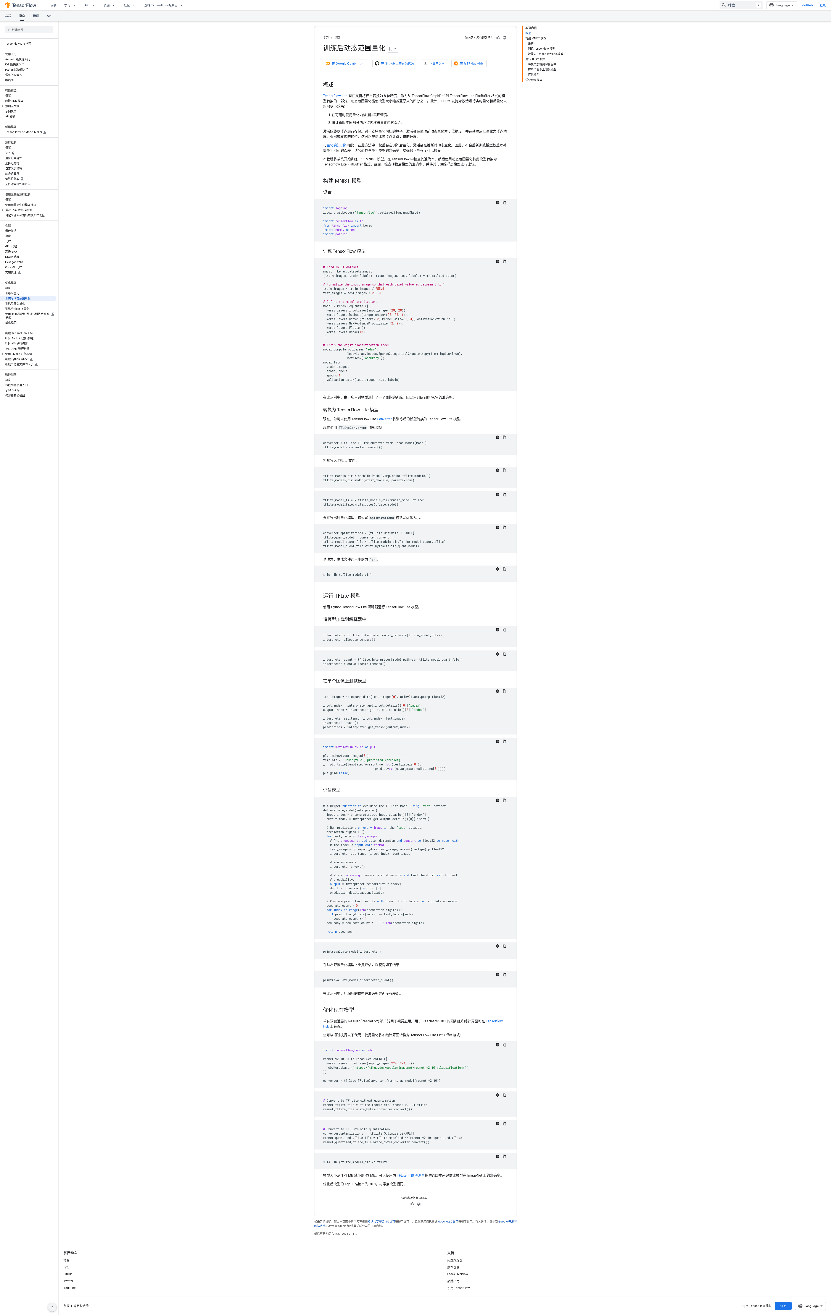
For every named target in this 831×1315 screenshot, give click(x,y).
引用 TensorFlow (458, 1288)
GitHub (807, 5)
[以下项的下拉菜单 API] (94, 5)
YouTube (69, 1288)
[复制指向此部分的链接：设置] (336, 192)
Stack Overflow (457, 1274)
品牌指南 (453, 1281)
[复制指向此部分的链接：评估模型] (344, 790)
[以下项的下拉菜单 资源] (115, 5)
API (87, 5)
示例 (36, 16)
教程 (8, 16)
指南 (22, 16)
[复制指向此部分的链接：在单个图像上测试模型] (370, 681)
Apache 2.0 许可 (448, 1221)
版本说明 (453, 1267)
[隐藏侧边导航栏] (52, 1307)
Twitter (68, 1281)
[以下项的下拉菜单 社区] (135, 5)
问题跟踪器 (454, 1260)
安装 (53, 5)
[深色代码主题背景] (497, 202)
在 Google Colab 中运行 (349, 63)
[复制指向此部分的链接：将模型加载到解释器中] (370, 620)
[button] (28, 106)
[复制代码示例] (504, 202)
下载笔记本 (436, 63)
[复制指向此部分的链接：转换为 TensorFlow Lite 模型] (382, 410)
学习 (67, 5)
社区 (127, 5)
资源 (107, 5)
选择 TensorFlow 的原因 (160, 5)
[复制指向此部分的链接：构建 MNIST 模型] (366, 181)
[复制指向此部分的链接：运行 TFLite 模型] (365, 596)
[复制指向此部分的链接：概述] (337, 85)
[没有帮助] (504, 37)
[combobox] (741, 5)
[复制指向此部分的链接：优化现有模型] (358, 1010)
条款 (66, 1306)
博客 (66, 1260)
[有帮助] (498, 37)
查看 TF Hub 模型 (471, 63)
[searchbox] (29, 29)
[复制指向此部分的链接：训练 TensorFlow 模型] (370, 251)
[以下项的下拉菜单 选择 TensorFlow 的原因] (182, 5)
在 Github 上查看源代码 (397, 63)
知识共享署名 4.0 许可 (381, 1221)
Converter (384, 419)
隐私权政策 (81, 1306)
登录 (823, 5)
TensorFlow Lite (335, 96)
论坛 (66, 1267)
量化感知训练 (337, 145)
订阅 (783, 1306)
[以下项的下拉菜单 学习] (75, 5)
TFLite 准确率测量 (411, 1175)
